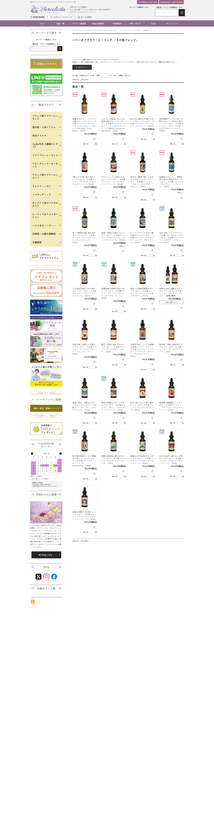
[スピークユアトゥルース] (84, 274)
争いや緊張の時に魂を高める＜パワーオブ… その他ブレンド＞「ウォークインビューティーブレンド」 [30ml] (84, 237)
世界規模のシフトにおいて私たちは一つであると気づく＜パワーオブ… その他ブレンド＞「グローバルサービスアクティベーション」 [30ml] (171, 124)
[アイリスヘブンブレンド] (142, 329)
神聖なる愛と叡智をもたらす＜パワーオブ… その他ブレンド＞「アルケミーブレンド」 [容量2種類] (171, 292)
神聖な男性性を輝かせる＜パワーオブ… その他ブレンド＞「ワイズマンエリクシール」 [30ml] (113, 459)
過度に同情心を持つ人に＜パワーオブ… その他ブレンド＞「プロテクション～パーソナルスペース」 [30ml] (113, 236)
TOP (42, 23)
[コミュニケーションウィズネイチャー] (142, 218)
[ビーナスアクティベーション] (84, 329)
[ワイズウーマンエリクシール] (142, 441)
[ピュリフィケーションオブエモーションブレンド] (113, 274)
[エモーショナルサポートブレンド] (142, 162)
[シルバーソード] (84, 441)
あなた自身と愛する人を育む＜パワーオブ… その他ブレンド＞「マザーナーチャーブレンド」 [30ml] (171, 459)
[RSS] (33, 602)
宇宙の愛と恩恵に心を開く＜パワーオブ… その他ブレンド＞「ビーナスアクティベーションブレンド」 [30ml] (84, 349)
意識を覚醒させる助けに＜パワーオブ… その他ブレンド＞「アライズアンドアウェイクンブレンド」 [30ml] (84, 515)
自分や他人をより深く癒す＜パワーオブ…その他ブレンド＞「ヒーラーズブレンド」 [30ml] (142, 406)
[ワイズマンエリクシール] (113, 441)
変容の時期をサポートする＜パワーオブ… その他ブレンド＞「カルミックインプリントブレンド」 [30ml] (113, 406)
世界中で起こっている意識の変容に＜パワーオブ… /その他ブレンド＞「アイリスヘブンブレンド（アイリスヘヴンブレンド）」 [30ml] (142, 350)
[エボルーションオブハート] (113, 104)
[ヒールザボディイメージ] (171, 218)
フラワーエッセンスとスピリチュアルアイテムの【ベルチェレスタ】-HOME (94, 30)
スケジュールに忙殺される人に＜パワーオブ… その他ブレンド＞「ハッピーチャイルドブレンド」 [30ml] (113, 180)
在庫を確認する (170, 302)
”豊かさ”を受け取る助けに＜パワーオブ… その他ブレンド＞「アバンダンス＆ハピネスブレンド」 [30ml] (84, 180)
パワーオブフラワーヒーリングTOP (130, 30)
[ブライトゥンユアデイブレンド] (171, 388)
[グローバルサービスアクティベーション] (171, 104)
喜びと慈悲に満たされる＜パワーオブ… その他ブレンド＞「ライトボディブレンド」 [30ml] (113, 348)
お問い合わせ (135, 23)
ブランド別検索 (79, 23)
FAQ (153, 23)
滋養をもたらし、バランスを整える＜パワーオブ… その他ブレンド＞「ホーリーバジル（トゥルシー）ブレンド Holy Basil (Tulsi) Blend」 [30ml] (84, 124)
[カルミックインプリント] (113, 388)
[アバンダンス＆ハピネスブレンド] (84, 162)
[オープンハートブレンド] (171, 162)
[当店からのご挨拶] (46, 512)
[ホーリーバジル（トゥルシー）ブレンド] (84, 104)
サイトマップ (172, 23)
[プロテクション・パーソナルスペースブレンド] (113, 218)
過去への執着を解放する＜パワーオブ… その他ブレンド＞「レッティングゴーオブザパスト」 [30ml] (142, 292)
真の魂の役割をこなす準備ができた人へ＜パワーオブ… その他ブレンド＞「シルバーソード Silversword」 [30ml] (84, 461)
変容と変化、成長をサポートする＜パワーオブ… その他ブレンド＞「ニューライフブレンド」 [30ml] (84, 406)
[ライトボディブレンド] (113, 329)
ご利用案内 (116, 23)
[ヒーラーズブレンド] (142, 388)
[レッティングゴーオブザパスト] (142, 274)
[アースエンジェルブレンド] (142, 104)
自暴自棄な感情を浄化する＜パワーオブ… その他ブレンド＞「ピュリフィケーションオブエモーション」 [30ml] (113, 293)
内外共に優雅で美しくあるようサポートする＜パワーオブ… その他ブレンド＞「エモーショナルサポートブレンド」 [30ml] (142, 182)
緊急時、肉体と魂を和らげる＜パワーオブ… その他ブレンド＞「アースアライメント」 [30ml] (171, 348)
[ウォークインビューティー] (84, 218)
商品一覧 (61, 23)
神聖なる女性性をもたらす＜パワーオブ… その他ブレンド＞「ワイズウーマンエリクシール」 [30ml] (142, 459)
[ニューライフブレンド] (84, 388)
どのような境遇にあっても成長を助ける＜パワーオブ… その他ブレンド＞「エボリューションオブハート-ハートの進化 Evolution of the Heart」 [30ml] (113, 124)
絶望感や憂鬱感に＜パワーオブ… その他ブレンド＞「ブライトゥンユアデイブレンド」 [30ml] (171, 406)
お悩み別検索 (98, 23)
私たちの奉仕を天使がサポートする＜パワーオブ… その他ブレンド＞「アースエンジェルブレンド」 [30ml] (142, 122)
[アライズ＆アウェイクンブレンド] (84, 497)
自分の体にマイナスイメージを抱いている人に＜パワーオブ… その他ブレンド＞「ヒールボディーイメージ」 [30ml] (171, 237)
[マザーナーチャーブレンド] (171, 441)
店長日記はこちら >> (46, 554)
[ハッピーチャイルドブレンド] (113, 162)
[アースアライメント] (171, 329)
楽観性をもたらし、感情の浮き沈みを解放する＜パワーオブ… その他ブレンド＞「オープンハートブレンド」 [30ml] (171, 182)
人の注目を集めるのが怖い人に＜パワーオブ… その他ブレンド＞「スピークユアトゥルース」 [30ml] (84, 292)
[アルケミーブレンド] (171, 274)
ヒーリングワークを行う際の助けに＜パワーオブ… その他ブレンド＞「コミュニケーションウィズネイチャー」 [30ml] (142, 237)
